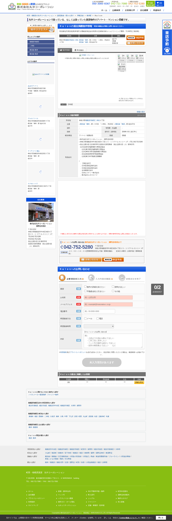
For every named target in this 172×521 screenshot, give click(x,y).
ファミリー (92, 502)
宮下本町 (68, 453)
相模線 (54, 456)
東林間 (87, 453)
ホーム (30, 491)
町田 (77, 462)
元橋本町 (101, 416)
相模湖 (35, 427)
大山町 (85, 416)
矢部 (82, 462)
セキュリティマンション (67, 505)
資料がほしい (119, 287)
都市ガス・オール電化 (66, 502)
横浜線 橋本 (34, 50)
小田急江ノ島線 (89, 456)
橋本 (86, 40)
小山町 (47, 453)
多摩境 (104, 462)
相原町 (54, 453)
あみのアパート (33, 86)
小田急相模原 (91, 462)
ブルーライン (114, 456)
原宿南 (91, 416)
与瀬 (107, 416)
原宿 (75, 416)
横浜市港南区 (33, 406)
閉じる (160, 518)
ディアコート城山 (34, 151)
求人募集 (121, 502)
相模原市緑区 (69, 40)
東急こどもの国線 (52, 459)
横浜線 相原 (34, 54)
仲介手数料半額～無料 (96, 491)
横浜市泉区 (43, 406)
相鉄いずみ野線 (65, 459)
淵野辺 (72, 462)
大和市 (73, 406)
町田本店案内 (123, 491)
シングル (91, 498)
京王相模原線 (63, 456)
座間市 (79, 406)
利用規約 (63, 352)
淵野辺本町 (100, 453)
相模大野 (60, 462)
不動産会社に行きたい (96, 291)
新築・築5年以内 (64, 491)
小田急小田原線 (76, 456)
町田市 (83, 449)
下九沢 (71, 416)
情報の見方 (141, 112)
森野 (93, 453)
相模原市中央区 (53, 406)
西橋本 (41, 416)
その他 (117, 291)
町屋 (80, 416)
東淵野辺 (109, 453)
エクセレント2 (33, 183)
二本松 (76, 40)
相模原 (75, 453)
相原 (86, 42)
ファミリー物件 (52, 395)
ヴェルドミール (33, 118)
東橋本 (31, 416)
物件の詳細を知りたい (96, 287)
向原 (95, 416)
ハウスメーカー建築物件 (37, 395)
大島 (61, 416)
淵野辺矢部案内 (123, 495)
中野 (65, 416)
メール (89, 318)
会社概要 (31, 495)
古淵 (66, 462)
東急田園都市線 (102, 456)
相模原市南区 (65, 406)
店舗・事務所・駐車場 (96, 505)
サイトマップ (33, 505)
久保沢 (52, 416)
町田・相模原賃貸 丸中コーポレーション (45, 472)
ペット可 (61, 495)
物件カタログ (123, 498)
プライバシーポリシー (78, 352)
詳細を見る (139, 382)
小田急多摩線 (125, 456)
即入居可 (91, 495)
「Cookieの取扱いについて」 (128, 518)
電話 (101, 318)
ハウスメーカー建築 (65, 498)
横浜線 (81, 40)
